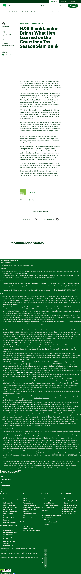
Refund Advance (49, 507)
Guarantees (68, 516)
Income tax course (70, 507)
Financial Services (5, 327)
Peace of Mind (8, 513)
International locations (51, 522)
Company (60, 11)
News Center (25, 11)
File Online (3, 268)
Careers (66, 503)
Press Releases (43, 11)
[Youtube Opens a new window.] (45, 562)
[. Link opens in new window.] (5, 571)
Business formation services (9, 542)
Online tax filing (8, 503)
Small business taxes (10, 532)
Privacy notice (28, 528)
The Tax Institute (69, 514)
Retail (2, 293)
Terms (25, 526)
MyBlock (26, 499)
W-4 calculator (28, 518)
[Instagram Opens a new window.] (45, 558)
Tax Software (4, 280)
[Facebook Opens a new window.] (45, 554)
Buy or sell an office (70, 505)
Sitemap (46, 524)
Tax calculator (28, 503)
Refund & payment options (29, 510)
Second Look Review (10, 511)
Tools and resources (46, 5)
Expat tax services (9, 522)
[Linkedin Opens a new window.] (45, 566)
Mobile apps (27, 501)
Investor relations (70, 512)
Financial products (21, 5)
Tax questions (48, 518)
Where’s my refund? (30, 516)
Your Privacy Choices (6, 573)
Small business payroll (10, 539)
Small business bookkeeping (8, 536)
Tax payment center (30, 513)
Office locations (49, 520)
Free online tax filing (10, 507)
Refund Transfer (49, 503)
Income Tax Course (5, 428)
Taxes (10, 5)
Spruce (46, 499)
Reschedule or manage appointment (11, 500)
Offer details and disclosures (8, 260)
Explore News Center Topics (12, 11)
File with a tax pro (9, 505)
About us (67, 499)
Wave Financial (8, 545)
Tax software (7, 509)
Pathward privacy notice (31, 530)
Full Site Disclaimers (6, 262)
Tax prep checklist (29, 505)
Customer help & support (52, 516)
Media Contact (52, 11)
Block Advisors (8, 531)
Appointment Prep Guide (31, 507)
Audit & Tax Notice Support (9, 519)
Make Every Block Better (72, 501)
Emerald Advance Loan (51, 505)
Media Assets (34, 11)
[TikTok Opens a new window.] (45, 551)
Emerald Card (48, 501)
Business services (33, 5)
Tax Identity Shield (9, 516)
